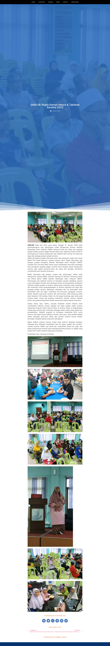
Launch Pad (41, 2)
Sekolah (65, 2)
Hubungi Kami (75, 2)
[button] (44, 621)
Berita (58, 2)
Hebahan (50, 2)
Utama (33, 2)
